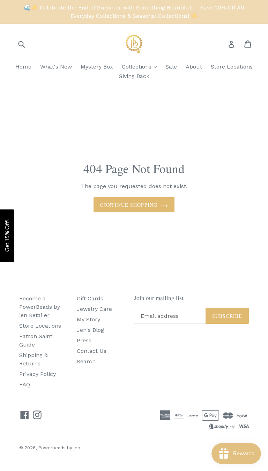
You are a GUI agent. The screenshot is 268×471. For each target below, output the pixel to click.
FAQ (24, 384)
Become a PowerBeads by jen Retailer (39, 307)
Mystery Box (97, 66)
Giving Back (134, 76)
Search (86, 361)
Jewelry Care (94, 309)
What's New (56, 66)
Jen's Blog (90, 330)
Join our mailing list (159, 297)
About (194, 66)
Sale (171, 66)
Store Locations (232, 66)
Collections (137, 66)
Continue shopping (128, 204)
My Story (88, 319)
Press (84, 340)
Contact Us (91, 351)
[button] (7, 235)
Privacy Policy (37, 374)
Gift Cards (90, 298)
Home (23, 66)
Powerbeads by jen (59, 447)
